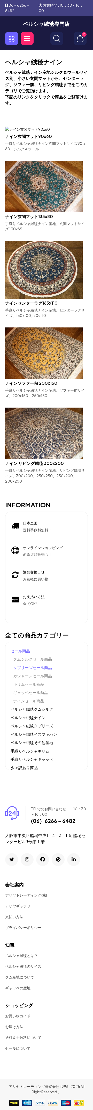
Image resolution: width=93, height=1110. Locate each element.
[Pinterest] (58, 859)
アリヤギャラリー (19, 906)
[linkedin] (73, 859)
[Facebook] (42, 859)
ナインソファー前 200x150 (31, 383)
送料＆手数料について (23, 1037)
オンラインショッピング (43, 547)
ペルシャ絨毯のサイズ (23, 966)
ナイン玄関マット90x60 (28, 136)
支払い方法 (14, 916)
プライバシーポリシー (23, 927)
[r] (11, 859)
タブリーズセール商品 (32, 667)
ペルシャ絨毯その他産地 (32, 742)
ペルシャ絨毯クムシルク (32, 709)
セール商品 (20, 650)
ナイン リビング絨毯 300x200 (34, 463)
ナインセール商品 (28, 700)
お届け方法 (14, 1026)
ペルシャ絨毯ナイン (28, 717)
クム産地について (19, 977)
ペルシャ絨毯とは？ (21, 955)
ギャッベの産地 (17, 987)
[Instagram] (27, 859)
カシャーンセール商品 (32, 675)
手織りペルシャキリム (30, 750)
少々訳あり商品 (24, 767)
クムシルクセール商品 (32, 658)
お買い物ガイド (17, 1015)
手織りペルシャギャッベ (32, 759)
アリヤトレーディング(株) (26, 895)
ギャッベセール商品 (30, 692)
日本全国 (30, 523)
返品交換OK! (33, 572)
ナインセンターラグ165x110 (31, 303)
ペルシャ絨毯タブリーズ (32, 725)
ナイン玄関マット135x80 (29, 216)
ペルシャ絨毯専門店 (46, 23)
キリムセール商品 (28, 684)
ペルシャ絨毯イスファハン (34, 734)
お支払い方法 (34, 596)
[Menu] (27, 38)
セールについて (17, 1048)
